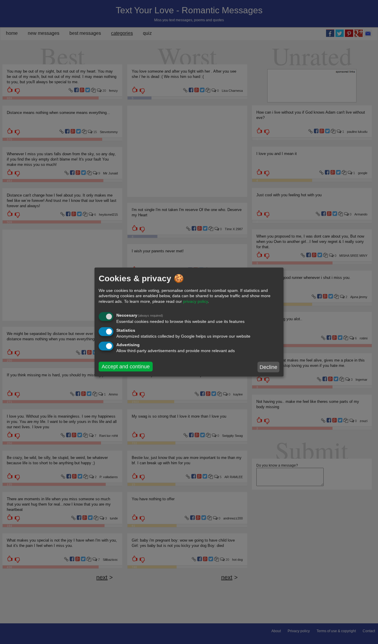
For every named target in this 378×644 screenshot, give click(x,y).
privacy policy (195, 301)
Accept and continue (126, 367)
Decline (268, 367)
